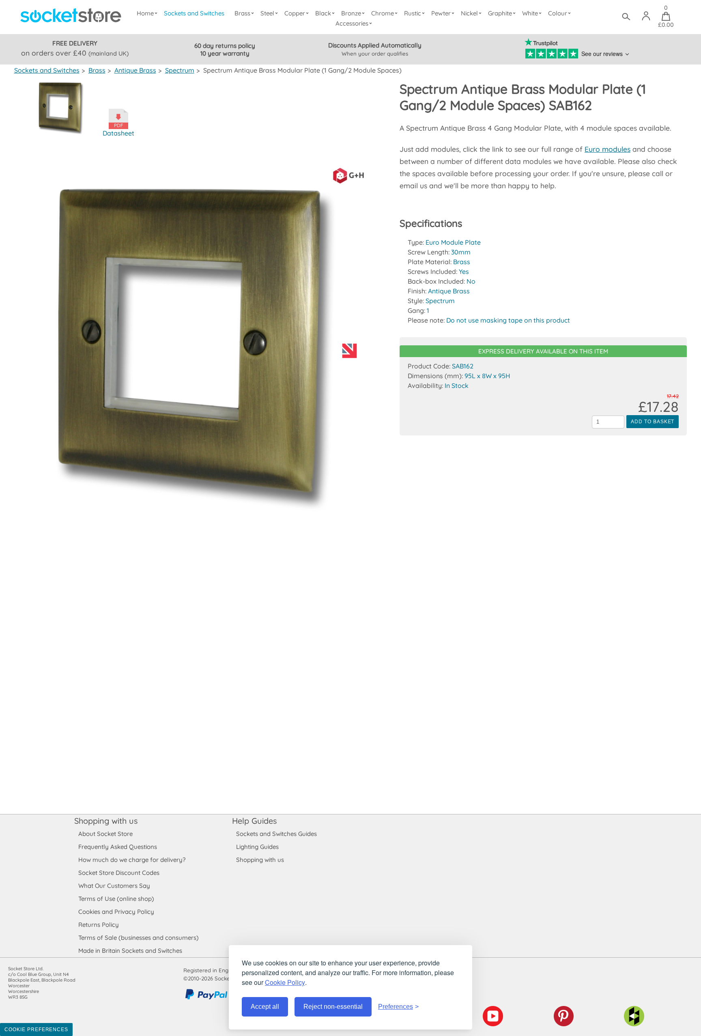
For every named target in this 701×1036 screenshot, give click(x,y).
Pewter (441, 13)
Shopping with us (106, 821)
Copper (294, 13)
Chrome (382, 13)
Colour (557, 13)
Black (323, 13)
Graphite (500, 13)
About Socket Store (105, 834)
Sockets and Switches (194, 13)
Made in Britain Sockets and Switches (130, 950)
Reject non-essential (333, 1006)
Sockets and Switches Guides (276, 834)
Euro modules (607, 148)
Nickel (469, 13)
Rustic (412, 13)
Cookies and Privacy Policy (116, 911)
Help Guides (254, 821)
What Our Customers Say (114, 886)
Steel (267, 13)
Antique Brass (135, 70)
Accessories (351, 23)
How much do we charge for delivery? (131, 860)
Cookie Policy (285, 982)
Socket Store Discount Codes (118, 873)
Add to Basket (652, 421)
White (530, 13)
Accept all (265, 1006)
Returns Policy (98, 924)
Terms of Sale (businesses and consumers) (138, 937)
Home (145, 13)
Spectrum (179, 70)
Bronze (351, 13)
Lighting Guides (257, 847)
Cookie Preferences (36, 1029)
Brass (242, 13)
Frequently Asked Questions (117, 847)
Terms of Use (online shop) (116, 898)
